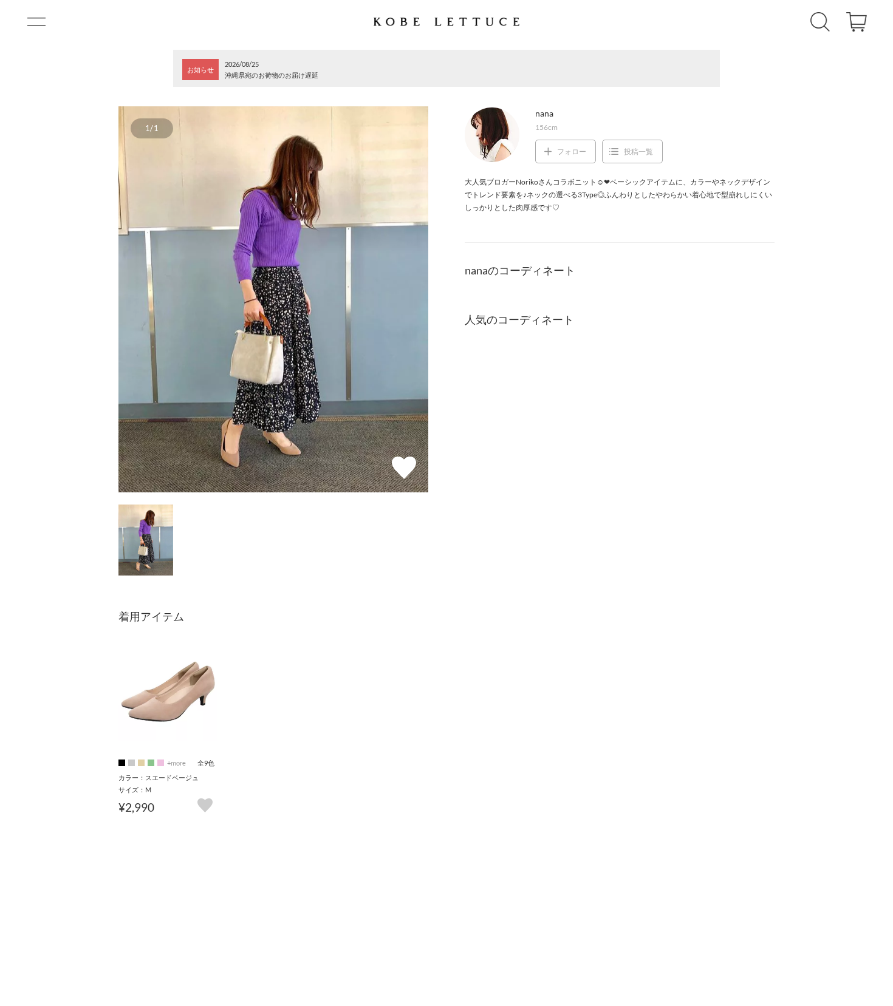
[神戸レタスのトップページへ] (446, 22)
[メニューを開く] (36, 22)
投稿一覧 (638, 151)
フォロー (571, 151)
